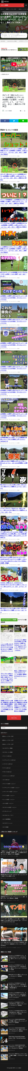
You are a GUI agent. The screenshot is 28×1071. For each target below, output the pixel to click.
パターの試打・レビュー (7, 803)
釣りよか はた (7, 36)
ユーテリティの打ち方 (7, 764)
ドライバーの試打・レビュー (8, 783)
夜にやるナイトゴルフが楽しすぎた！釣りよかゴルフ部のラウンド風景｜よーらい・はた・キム (13, 610)
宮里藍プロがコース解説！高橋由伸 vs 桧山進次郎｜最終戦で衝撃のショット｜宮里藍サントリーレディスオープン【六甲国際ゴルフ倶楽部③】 (7, 706)
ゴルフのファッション (7, 823)
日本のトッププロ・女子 (7, 744)
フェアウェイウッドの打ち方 (8, 760)
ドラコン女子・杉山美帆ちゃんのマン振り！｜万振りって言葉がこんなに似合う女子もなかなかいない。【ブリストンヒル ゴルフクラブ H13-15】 (14, 920)
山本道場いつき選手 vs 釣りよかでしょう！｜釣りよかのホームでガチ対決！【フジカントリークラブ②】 (13, 297)
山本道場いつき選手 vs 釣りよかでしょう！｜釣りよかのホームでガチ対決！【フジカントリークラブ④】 (13, 345)
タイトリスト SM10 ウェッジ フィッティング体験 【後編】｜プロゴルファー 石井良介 (18, 1055)
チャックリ (18, 666)
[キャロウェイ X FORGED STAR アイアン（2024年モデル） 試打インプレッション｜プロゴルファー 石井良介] (4, 1013)
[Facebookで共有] (4, 120)
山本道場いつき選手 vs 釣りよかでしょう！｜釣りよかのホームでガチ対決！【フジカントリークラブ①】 (13, 392)
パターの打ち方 (5, 779)
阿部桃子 (3, 698)
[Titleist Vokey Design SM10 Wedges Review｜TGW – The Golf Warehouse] (4, 1039)
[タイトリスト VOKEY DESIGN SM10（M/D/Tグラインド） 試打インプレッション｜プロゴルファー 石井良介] (4, 1030)
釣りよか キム (14, 36)
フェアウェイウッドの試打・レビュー (11, 787)
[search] (26, 728)
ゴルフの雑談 (5, 827)
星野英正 (20, 667)
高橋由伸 (7, 698)
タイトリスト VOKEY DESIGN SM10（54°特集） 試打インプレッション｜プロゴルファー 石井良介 (18, 1021)
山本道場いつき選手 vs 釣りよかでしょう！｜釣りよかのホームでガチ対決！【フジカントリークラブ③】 (13, 321)
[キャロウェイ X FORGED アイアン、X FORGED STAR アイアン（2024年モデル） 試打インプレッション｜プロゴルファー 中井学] (4, 967)
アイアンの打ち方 (6, 768)
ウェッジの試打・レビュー (8, 799)
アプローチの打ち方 (6, 771)
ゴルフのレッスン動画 (14, 442)
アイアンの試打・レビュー (8, 795)
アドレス (4, 636)
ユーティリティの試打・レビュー (10, 791)
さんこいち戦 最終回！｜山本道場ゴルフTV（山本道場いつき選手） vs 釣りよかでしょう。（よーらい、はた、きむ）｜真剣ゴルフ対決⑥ (13, 201)
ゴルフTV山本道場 (15, 35)
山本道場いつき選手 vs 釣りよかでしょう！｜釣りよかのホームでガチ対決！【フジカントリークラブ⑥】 (13, 415)
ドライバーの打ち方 (6, 756)
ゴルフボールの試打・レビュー (16, 590)
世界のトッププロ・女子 (7, 740)
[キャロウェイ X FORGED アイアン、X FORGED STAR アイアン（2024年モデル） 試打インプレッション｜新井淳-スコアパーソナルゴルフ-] (4, 995)
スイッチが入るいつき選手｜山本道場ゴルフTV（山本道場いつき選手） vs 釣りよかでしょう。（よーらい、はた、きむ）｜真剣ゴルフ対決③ (13, 225)
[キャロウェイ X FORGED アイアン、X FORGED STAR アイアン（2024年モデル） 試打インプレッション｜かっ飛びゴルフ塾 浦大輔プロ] (4, 986)
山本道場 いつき (6, 35)
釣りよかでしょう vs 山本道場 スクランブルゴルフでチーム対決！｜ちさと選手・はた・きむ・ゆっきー (13, 274)
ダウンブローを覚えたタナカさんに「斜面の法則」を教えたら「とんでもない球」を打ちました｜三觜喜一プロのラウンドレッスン (7, 678)
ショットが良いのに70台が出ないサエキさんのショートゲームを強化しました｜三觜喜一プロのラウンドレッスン (7, 648)
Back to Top (14, 718)
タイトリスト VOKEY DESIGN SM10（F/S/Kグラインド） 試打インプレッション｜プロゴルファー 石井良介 (18, 1047)
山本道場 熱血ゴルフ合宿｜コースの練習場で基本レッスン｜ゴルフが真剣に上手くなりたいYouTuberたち (13, 439)
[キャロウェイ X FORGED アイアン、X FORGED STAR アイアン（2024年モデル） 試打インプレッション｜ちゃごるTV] (4, 958)
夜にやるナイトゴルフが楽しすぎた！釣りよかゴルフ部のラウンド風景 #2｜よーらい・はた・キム (13, 486)
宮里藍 (3, 695)
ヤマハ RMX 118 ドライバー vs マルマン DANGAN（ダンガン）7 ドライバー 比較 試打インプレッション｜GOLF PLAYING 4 (14, 944)
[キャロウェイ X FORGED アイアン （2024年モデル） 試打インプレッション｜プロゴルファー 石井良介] (4, 1005)
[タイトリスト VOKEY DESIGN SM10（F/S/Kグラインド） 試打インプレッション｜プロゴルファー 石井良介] (4, 1048)
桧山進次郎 (9, 697)
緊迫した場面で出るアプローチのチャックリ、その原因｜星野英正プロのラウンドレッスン (20, 674)
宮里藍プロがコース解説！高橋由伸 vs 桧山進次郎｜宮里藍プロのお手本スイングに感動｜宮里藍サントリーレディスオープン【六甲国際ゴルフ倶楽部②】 (20, 706)
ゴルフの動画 (18, 1067)
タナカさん (6, 640)
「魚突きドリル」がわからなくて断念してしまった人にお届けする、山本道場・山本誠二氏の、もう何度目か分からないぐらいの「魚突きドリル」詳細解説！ (14, 853)
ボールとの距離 (5, 637)
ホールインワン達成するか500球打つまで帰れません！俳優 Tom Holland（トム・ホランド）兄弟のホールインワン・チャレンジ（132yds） (20, 645)
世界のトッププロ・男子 (11, 9)
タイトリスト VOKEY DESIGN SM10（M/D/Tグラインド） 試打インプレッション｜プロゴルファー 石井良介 (18, 1030)
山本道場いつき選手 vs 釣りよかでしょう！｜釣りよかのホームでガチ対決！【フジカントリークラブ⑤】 (13, 368)
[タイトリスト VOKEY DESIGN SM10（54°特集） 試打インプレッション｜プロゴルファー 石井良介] (4, 1022)
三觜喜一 (9, 636)
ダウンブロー (5, 666)
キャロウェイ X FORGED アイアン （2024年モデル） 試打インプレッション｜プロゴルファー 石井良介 (17, 1004)
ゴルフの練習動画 (6, 819)
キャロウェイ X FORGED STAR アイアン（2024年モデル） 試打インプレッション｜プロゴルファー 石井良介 (18, 1012)
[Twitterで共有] (14, 120)
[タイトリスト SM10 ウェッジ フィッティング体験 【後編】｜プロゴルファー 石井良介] (4, 1056)
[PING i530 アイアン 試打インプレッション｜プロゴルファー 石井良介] (4, 977)
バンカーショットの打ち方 (8, 775)
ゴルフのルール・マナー (7, 815)
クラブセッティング (6, 811)
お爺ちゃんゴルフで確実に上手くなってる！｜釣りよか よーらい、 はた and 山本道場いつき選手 (13, 463)
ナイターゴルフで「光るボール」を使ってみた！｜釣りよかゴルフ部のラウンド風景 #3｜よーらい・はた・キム (13, 510)
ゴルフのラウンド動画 (14, 34)
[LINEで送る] (23, 120)
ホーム (2, 9)
